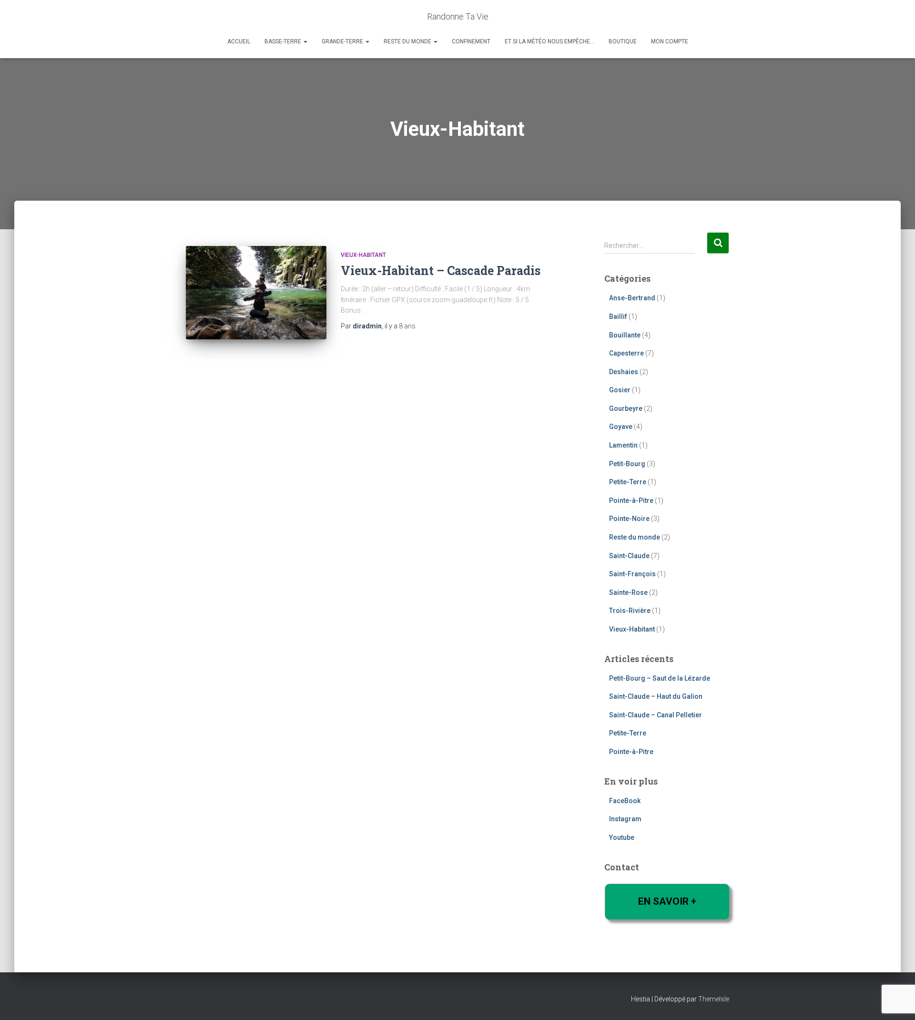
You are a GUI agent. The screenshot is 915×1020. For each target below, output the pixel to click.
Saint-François (632, 574)
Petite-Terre (627, 482)
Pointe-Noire (629, 518)
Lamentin (623, 445)
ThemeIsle (713, 999)
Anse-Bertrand (632, 298)
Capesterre (626, 353)
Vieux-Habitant (363, 255)
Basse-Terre (283, 41)
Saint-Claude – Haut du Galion (655, 696)
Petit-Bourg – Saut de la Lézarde (659, 678)
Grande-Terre (343, 41)
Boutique (623, 41)
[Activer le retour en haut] (896, 1001)
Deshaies (623, 372)
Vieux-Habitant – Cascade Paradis (440, 270)
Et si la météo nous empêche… (549, 41)
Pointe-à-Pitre (631, 500)
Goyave (620, 426)
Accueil (238, 41)
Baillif (618, 316)
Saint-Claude (629, 556)
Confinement (471, 41)
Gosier (619, 390)
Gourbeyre (625, 408)
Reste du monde (408, 41)
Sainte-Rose (628, 592)
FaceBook (624, 801)
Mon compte (669, 41)
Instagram (625, 819)
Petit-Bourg (627, 464)
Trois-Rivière (630, 610)
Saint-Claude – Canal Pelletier (655, 715)
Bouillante (624, 335)
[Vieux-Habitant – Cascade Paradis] (256, 293)
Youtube (621, 837)
